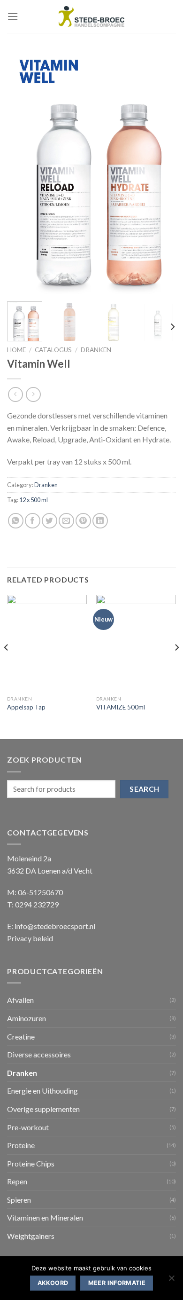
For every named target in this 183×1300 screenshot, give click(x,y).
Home (16, 350)
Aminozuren (26, 1018)
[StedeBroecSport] (91, 16)
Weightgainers (30, 1235)
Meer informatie (117, 1282)
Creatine (21, 1036)
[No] (171, 1280)
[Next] (160, 173)
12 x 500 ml (33, 500)
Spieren (19, 1199)
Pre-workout (28, 1127)
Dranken (96, 350)
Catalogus (53, 350)
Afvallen (20, 999)
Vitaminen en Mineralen (45, 1217)
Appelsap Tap (26, 707)
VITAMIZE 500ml (120, 707)
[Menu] (12, 16)
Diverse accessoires (39, 1054)
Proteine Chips (30, 1163)
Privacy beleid (30, 938)
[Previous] (22, 173)
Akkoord (53, 1282)
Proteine (21, 1145)
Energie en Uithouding (42, 1090)
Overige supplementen (43, 1108)
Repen (17, 1181)
